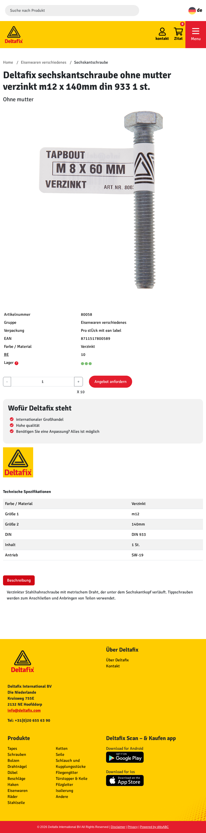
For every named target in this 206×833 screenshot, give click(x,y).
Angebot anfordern (110, 381)
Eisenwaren (18, 790)
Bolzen (13, 760)
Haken (13, 784)
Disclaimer (118, 827)
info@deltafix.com (24, 710)
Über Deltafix (117, 660)
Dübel (13, 772)
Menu (196, 38)
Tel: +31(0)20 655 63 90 (29, 720)
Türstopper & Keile (71, 778)
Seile (60, 754)
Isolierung (64, 790)
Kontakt (113, 666)
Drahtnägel (17, 766)
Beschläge (16, 778)
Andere (62, 796)
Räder (13, 796)
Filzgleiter (64, 784)
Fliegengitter (67, 772)
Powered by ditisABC (154, 827)
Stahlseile (16, 802)
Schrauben (17, 754)
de (199, 10)
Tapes (12, 748)
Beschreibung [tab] (19, 580)
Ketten (62, 748)
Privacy (133, 827)
